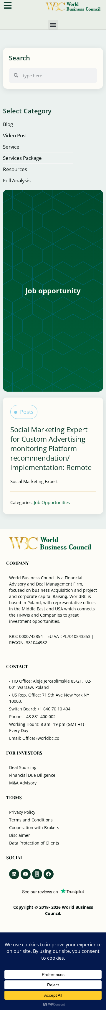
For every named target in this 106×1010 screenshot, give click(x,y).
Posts (27, 411)
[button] (53, 25)
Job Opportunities (52, 502)
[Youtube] (26, 874)
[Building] (37, 874)
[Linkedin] (14, 874)
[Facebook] (49, 874)
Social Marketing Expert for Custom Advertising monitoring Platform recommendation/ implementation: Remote (51, 448)
